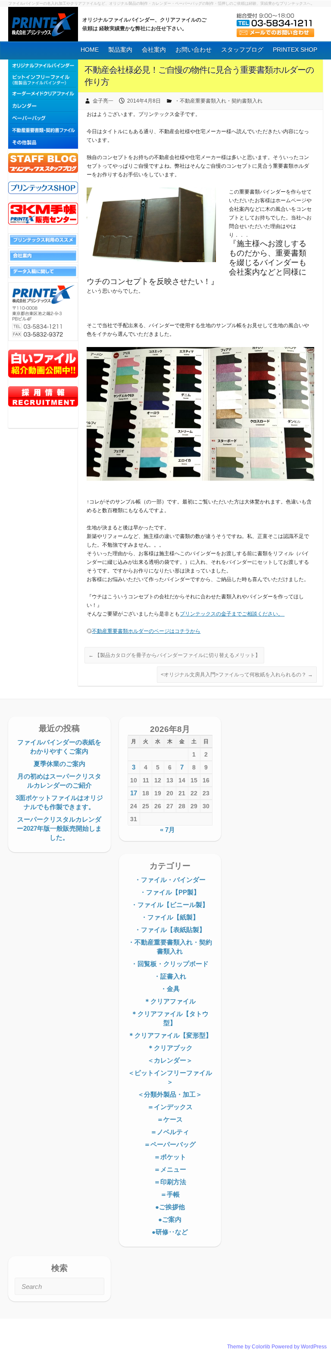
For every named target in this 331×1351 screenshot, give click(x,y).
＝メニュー (170, 1169)
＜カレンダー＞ (170, 1060)
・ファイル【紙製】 (170, 917)
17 (133, 793)
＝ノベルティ (169, 1131)
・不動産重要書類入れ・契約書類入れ (218, 101)
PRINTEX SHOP (295, 49)
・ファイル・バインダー (170, 879)
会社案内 (154, 49)
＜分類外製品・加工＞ (169, 1094)
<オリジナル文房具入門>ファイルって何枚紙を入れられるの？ (237, 675)
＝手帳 (170, 1194)
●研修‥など (170, 1231)
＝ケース (170, 1119)
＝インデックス (170, 1106)
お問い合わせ (193, 49)
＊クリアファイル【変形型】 (170, 1035)
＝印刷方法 (170, 1181)
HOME (90, 49)
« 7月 (167, 829)
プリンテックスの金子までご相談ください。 (232, 614)
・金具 (170, 988)
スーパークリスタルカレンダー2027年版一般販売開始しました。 (59, 828)
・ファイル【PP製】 (170, 892)
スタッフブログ (242, 49)
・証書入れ (170, 976)
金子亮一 (103, 101)
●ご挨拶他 (170, 1206)
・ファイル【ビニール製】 (170, 904)
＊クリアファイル (170, 1001)
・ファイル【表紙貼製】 (170, 929)
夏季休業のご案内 (59, 763)
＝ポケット (170, 1156)
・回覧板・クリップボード (170, 963)
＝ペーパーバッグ (170, 1144)
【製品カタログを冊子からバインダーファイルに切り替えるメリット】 (174, 655)
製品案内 (120, 49)
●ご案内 (169, 1219)
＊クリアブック (170, 1047)
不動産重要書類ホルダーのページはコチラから (146, 631)
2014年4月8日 (144, 101)
